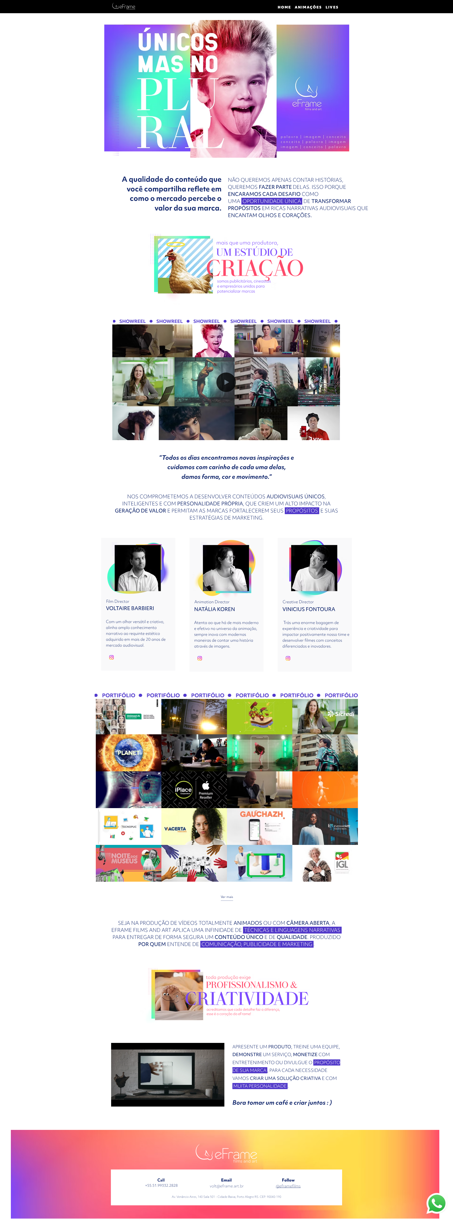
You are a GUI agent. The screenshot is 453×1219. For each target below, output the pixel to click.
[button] (334, 435)
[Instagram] (111, 657)
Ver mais (227, 897)
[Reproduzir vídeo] (128, 716)
